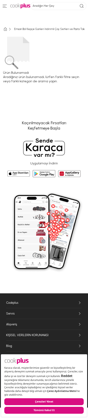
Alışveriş (11, 324)
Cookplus (12, 303)
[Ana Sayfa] (8, 29)
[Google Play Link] (44, 174)
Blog (9, 346)
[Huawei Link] (69, 174)
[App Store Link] (18, 173)
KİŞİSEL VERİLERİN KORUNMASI (27, 335)
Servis (10, 313)
